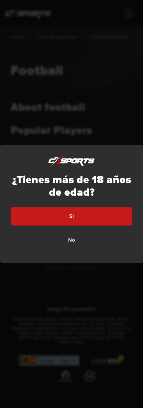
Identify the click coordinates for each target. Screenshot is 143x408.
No (71, 240)
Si (71, 216)
